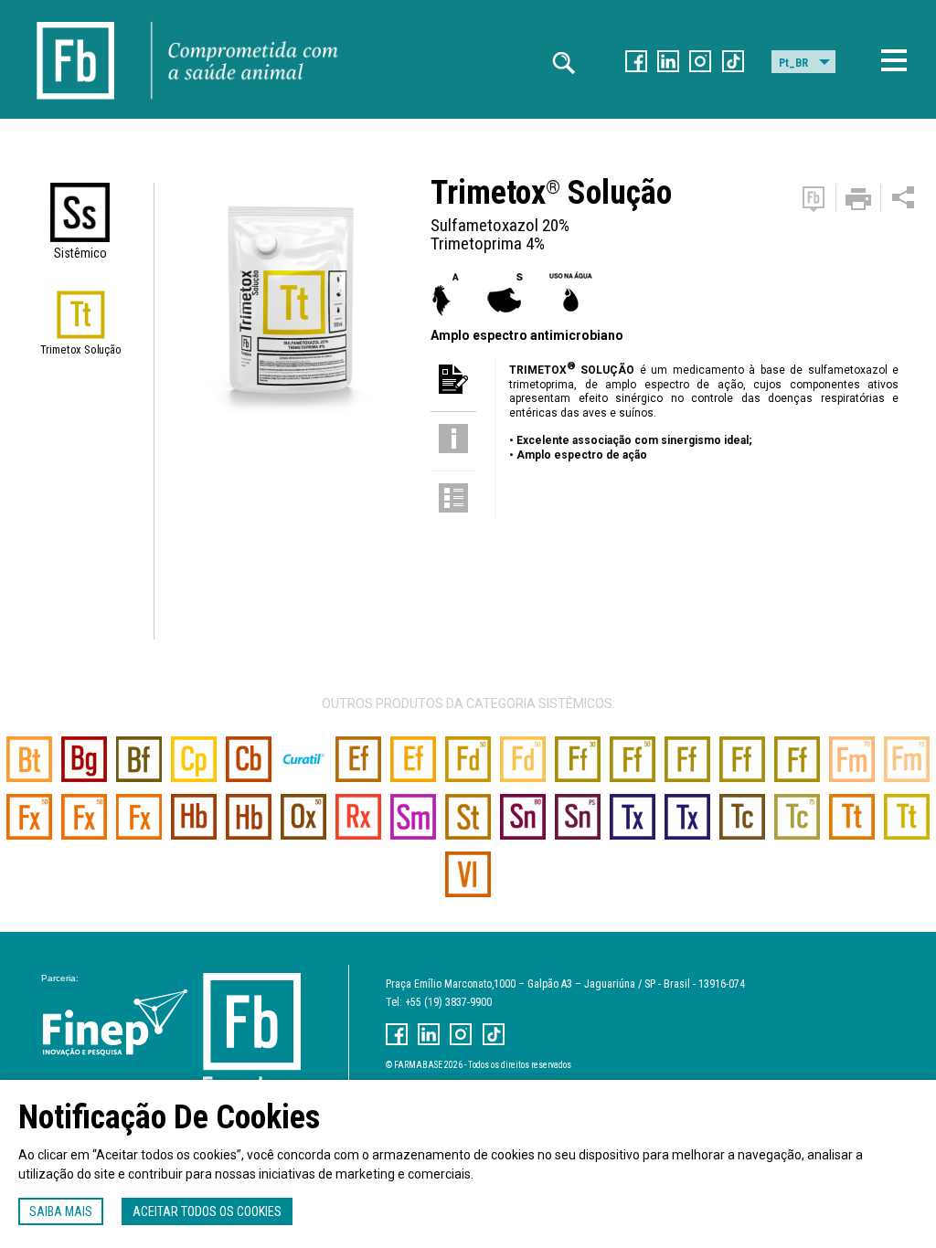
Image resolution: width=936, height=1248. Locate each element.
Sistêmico (80, 253)
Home (75, 18)
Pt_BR (793, 63)
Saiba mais (60, 1211)
